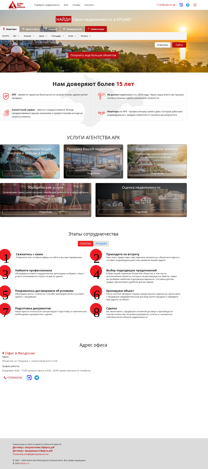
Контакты (89, 5)
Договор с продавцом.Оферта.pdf (32, 450)
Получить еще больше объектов (93, 55)
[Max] (29, 377)
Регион (84, 36)
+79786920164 (14, 377)
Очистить (162, 44)
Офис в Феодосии (19, 353)
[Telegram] (188, 5)
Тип (14, 36)
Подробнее (29, 173)
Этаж (70, 36)
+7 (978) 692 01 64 (165, 5)
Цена (41, 36)
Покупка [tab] (85, 243)
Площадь (56, 36)
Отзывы (76, 5)
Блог (66, 5)
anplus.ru (24, 463)
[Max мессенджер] (181, 5)
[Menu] (195, 5)
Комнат (27, 36)
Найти (179, 44)
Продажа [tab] (101, 243)
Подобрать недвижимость (47, 5)
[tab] (9, 29)
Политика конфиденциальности (30, 454)
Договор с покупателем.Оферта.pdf (33, 447)
